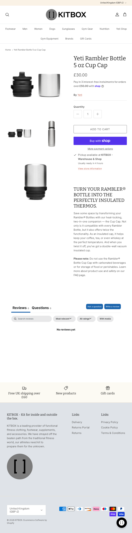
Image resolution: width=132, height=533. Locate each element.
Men (25, 28)
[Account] (116, 15)
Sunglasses (68, 28)
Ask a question (94, 306)
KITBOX (18, 520)
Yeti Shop (121, 28)
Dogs (52, 28)
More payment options (100, 148)
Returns (76, 433)
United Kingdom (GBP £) (112, 2)
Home (8, 50)
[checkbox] (105, 319)
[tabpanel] (66, 341)
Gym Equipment (49, 38)
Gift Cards (85, 38)
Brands (69, 38)
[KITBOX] (66, 14)
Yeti (80, 95)
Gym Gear (87, 28)
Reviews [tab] (21, 308)
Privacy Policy (109, 422)
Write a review (112, 306)
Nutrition (104, 28)
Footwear (10, 28)
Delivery (77, 422)
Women (38, 28)
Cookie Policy (109, 427)
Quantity (79, 106)
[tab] (41, 308)
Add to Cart (100, 129)
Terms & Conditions (113, 433)
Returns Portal (81, 427)
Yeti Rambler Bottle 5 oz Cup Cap (30, 50)
